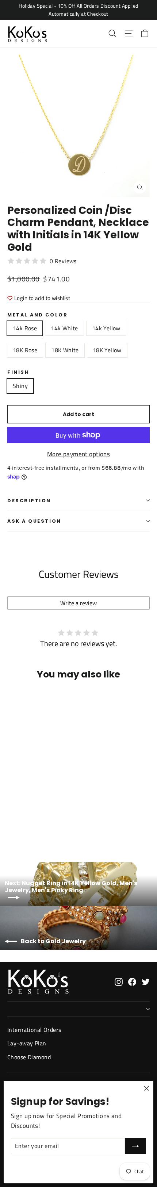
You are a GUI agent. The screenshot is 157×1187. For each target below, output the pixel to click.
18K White (65, 350)
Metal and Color (37, 315)
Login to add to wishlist (42, 298)
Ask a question (34, 521)
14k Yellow (106, 328)
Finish (18, 372)
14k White (64, 328)
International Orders (34, 1029)
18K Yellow (107, 350)
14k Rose (25, 328)
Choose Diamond (29, 1057)
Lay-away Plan (26, 1043)
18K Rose (25, 350)
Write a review (78, 603)
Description (29, 501)
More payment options (78, 454)
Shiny (20, 385)
